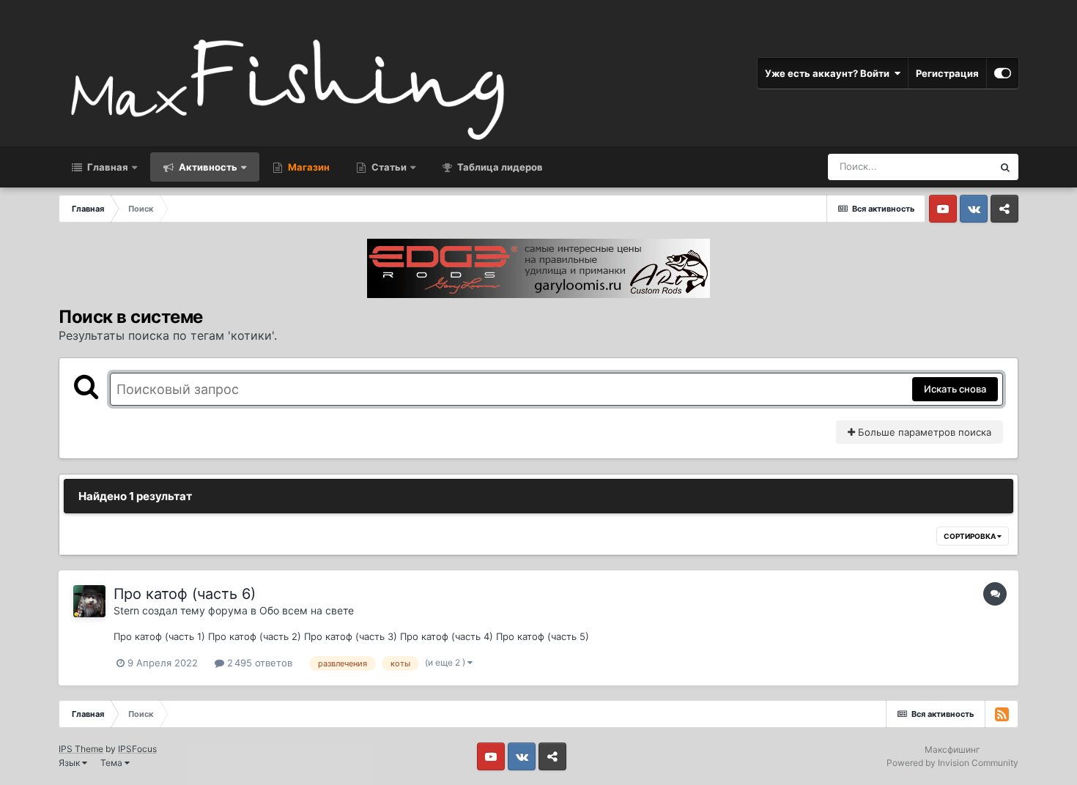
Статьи (388, 167)
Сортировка (970, 536)
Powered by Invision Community (952, 762)
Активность (207, 167)
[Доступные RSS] (1001, 714)
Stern (126, 610)
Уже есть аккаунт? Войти (829, 73)
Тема (112, 762)
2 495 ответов (258, 663)
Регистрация (947, 73)
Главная (106, 167)
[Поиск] (1005, 167)
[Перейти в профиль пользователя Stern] (89, 601)
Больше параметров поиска (923, 432)
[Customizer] (1002, 73)
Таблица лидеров (499, 167)
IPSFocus (137, 748)
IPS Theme (81, 748)
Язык (70, 762)
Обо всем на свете (306, 610)
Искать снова (955, 389)
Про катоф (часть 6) (185, 594)
